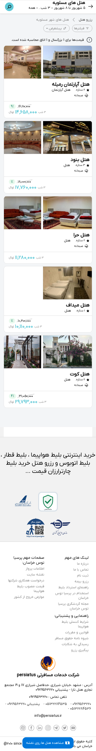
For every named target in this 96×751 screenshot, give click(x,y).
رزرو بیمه (82, 581)
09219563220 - (80, 704)
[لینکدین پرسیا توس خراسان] (40, 728)
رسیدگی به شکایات (75, 644)
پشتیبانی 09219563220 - (22, 704)
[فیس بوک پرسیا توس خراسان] (31, 728)
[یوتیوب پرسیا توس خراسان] (73, 728)
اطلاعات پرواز (35, 568)
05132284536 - (79, 708)
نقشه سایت (35, 574)
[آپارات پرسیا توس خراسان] (23, 728)
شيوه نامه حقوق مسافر (72, 638)
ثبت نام (83, 575)
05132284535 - (54, 704)
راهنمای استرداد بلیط (73, 587)
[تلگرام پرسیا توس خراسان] (56, 728)
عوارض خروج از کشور (29, 597)
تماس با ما (81, 569)
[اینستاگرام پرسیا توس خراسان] (48, 728)
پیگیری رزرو (80, 650)
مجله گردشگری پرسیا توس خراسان (73, 606)
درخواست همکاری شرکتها (26, 580)
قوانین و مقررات (77, 632)
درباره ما (83, 563)
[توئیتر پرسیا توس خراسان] (65, 728)
